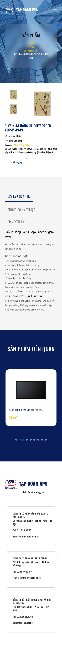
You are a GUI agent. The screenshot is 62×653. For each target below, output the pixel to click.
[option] (31, 397)
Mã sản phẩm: (10, 136)
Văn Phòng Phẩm (31, 50)
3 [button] (27, 440)
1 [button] (16, 440)
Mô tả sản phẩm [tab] (19, 196)
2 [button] (21, 440)
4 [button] (31, 440)
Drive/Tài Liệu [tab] (17, 221)
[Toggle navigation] (54, 9)
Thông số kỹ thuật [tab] (21, 209)
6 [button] (38, 440)
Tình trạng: (9, 140)
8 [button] (46, 440)
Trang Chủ (31, 43)
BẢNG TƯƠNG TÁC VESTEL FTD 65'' (25, 410)
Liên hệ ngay (16, 162)
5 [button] (34, 440)
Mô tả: (7, 148)
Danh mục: (9, 145)
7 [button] (42, 440)
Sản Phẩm (31, 47)
